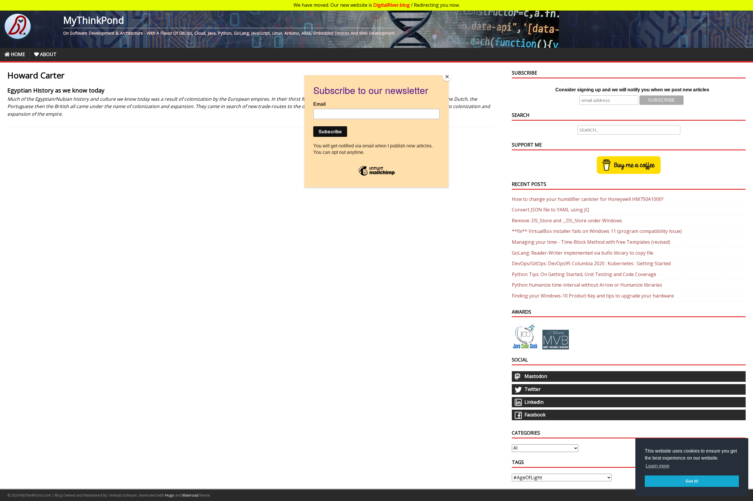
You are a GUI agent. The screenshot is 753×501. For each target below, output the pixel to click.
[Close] (447, 76)
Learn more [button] (657, 465)
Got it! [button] (692, 481)
